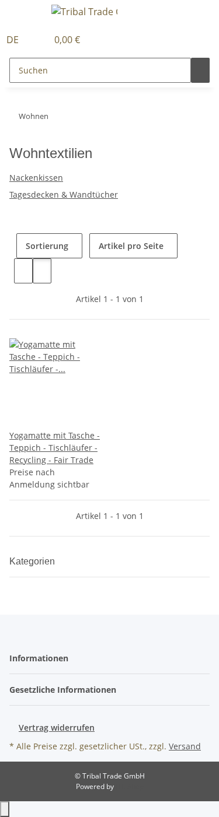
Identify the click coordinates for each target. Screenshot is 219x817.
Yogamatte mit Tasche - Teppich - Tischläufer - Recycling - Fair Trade (54, 447)
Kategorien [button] (33, 561)
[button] (38, 39)
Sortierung (47, 245)
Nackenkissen (36, 177)
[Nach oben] (4, 809)
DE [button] (13, 39)
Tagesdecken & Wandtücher (63, 194)
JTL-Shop (130, 786)
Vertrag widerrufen (57, 727)
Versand (185, 746)
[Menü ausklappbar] (24, 13)
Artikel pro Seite (131, 245)
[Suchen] (200, 70)
